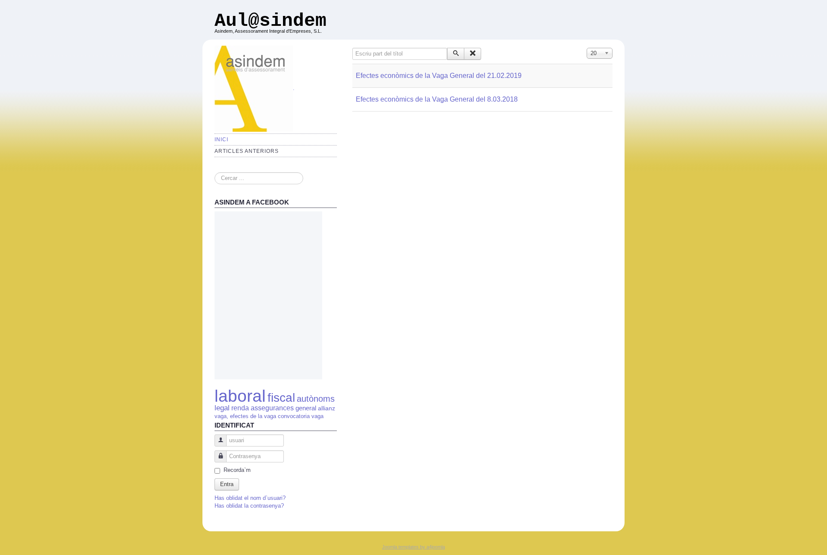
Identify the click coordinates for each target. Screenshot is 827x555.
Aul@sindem (270, 20)
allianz (326, 408)
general (306, 408)
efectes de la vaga (253, 416)
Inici (221, 139)
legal (222, 407)
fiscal (281, 397)
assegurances (272, 408)
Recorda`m (237, 470)
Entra (226, 484)
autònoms (316, 398)
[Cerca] (455, 54)
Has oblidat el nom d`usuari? (250, 498)
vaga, (221, 416)
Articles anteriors (247, 151)
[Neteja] (472, 54)
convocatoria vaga (300, 416)
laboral (240, 396)
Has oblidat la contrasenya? (249, 505)
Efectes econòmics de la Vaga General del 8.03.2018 (437, 99)
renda (240, 408)
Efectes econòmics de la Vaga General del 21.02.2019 (439, 75)
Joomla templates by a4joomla (413, 546)
